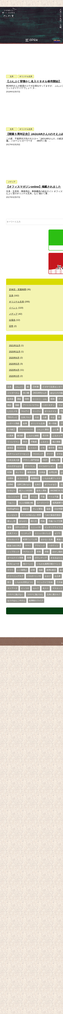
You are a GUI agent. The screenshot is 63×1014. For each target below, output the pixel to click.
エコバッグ (22, 478)
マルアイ (25, 411)
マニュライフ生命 (45, 582)
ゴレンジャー (13, 497)
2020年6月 (14, 357)
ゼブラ (58, 533)
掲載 (17, 405)
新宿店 (10, 448)
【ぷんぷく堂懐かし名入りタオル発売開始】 (33, 81)
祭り (9, 582)
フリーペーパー (26, 430)
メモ (43, 448)
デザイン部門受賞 (31, 460)
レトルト (33, 448)
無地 (9, 527)
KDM (9, 472)
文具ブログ (26, 417)
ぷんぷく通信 (43, 430)
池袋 (41, 570)
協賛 (48, 509)
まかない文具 (47, 539)
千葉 (43, 497)
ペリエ (34, 497)
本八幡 (26, 393)
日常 (11, 326)
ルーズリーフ (43, 503)
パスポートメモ (34, 576)
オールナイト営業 (15, 558)
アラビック (40, 546)
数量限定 (35, 478)
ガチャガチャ (21, 527)
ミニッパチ (36, 527)
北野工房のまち (24, 484)
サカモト (21, 448)
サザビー (11, 491)
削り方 (34, 521)
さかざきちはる (14, 466)
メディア (11, 182)
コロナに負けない (15, 594)
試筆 (33, 570)
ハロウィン (54, 546)
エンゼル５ (12, 515)
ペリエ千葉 (53, 497)
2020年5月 (14, 364)
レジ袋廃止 (22, 570)
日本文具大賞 (13, 460)
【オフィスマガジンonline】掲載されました (33, 186)
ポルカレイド (13, 539)
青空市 (51, 448)
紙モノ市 (55, 460)
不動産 (34, 442)
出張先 (12, 320)
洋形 (47, 552)
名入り (46, 588)
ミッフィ (37, 411)
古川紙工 (11, 430)
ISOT (45, 460)
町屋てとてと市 (30, 539)
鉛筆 (25, 423)
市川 (25, 442)
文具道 (42, 472)
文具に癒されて (54, 594)
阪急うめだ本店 (14, 546)
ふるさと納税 (33, 436)
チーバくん (30, 466)
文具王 (38, 484)
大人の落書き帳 (26, 503)
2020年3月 (14, 376)
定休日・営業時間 (17, 289)
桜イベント (28, 564)
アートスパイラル (31, 405)
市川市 (46, 436)
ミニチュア (26, 533)
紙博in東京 (51, 570)
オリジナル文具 (25, 76)
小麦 (45, 417)
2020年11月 (14, 351)
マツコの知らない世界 (31, 515)
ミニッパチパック (43, 533)
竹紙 (43, 521)
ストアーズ (12, 588)
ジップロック (13, 552)
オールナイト (51, 411)
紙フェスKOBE (26, 491)
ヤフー (10, 570)
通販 (19, 399)
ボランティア (41, 558)
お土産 (58, 576)
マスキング (38, 454)
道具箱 (10, 399)
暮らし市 (11, 521)
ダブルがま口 (51, 484)
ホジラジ (20, 472)
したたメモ (12, 411)
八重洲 (10, 436)
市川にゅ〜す (13, 564)
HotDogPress (13, 509)
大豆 (37, 417)
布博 (29, 558)
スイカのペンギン (47, 466)
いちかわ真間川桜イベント (49, 564)
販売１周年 (41, 491)
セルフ (36, 588)
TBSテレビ (12, 417)
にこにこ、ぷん (40, 399)
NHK (27, 399)
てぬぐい (11, 503)
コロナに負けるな (35, 594)
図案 (25, 497)
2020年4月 (14, 370)
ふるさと (45, 442)
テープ (50, 454)
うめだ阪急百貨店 (53, 515)
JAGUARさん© (39, 393)
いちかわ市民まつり (24, 582)
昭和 (53, 399)
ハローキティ (49, 405)
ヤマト (28, 546)
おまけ (48, 576)
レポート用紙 (13, 423)
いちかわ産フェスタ (52, 478)
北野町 (10, 484)
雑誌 (9, 405)
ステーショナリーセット (18, 454)
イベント (13, 308)
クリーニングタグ (15, 576)
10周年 (10, 478)
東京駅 (20, 436)
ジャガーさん (13, 393)
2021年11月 (14, 345)
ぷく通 (56, 430)
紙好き (26, 509)
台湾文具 (53, 472)
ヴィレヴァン (13, 442)
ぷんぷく (19, 387)
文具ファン (12, 533)
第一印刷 (53, 423)
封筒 (39, 552)
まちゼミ (23, 521)
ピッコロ (25, 588)
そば (52, 417)
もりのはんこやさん (16, 601)
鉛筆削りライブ (36, 601)
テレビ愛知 (38, 509)
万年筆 (36, 387)
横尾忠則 (31, 472)
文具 (11, 76)
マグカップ (28, 552)
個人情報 (56, 442)
